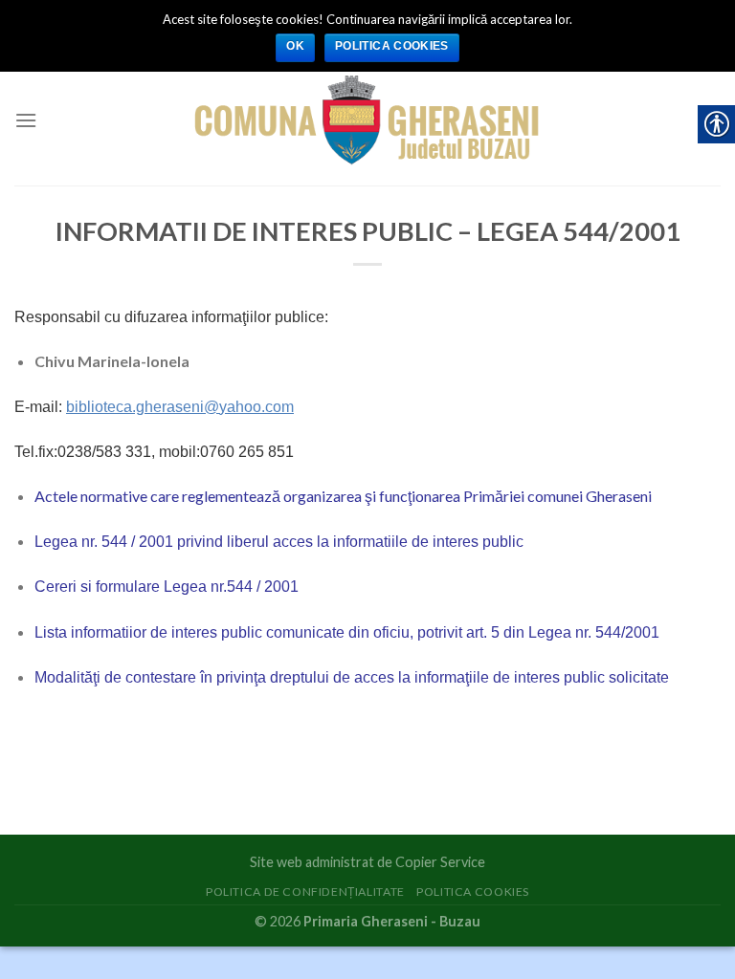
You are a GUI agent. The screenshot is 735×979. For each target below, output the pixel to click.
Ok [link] (295, 46)
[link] (367, 120)
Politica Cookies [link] (472, 891)
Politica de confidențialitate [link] (305, 891)
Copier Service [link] (440, 862)
